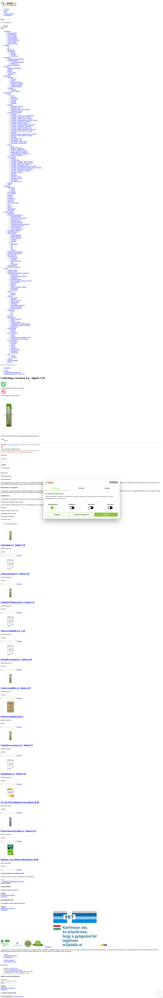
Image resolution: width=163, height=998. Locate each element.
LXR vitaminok (11, 42)
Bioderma (10, 105)
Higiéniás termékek (16, 279)
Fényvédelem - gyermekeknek (19, 141)
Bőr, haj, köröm (11, 233)
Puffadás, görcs (15, 302)
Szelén (9, 207)
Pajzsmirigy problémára (13, 267)
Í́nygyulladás (14, 342)
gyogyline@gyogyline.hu (15, 970)
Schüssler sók (14, 63)
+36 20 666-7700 (12, 968)
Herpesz (13, 285)
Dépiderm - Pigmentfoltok (18, 149)
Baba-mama (7, 75)
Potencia (13, 331)
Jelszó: (2, 983)
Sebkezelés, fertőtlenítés (17, 225)
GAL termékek (11, 193)
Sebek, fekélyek (15, 282)
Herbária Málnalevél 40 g (12, 716)
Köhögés (9, 69)
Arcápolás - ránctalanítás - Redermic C (21, 126)
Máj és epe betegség (16, 307)
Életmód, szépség (8, 212)
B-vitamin (10, 196)
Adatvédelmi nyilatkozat (10, 955)
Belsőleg (13, 294)
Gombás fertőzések (16, 235)
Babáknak (10, 77)
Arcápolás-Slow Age (16, 181)
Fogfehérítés (14, 351)
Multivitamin (10, 187)
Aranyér (13, 334)
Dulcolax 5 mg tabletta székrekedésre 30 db (19, 859)
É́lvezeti (13, 355)
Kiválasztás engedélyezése (81, 514)
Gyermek (13, 100)
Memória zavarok (12, 270)
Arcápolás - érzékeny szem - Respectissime (22, 115)
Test (12, 248)
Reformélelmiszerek (12, 232)
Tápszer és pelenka (12, 43)
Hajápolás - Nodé (15, 108)
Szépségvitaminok (16, 236)
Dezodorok (14, 132)
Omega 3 (9, 206)
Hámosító (13, 284)
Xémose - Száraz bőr (16, 155)
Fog (8, 48)
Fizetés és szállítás (9, 960)
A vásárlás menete (9, 13)
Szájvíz (13, 345)
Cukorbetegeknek (12, 256)
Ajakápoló (13, 241)
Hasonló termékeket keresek (14, 444)
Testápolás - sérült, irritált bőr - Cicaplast (21, 135)
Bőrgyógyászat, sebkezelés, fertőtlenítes (18, 273)
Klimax (13, 320)
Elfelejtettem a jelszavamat (8, 895)
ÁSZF (5, 954)
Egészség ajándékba (12, 360)
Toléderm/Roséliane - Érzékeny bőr (20, 154)
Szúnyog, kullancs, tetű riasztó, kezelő (21, 281)
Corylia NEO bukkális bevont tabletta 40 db (20, 802)
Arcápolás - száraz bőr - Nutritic (19, 123)
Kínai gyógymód (12, 254)
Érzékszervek (11, 310)
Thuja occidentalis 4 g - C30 (13, 631)
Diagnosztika (11, 213)
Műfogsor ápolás (15, 349)
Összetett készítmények (13, 65)
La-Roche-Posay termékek (14, 112)
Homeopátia (7, 57)
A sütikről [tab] (107, 488)
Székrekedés (14, 297)
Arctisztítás (14, 114)
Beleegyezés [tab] (56, 488)
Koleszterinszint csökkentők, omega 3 (21, 337)
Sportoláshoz (14, 56)
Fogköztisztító (14, 352)
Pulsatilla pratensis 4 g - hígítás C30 (16, 659)
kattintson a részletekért (27, 452)
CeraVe (9, 184)
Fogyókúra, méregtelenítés (14, 253)
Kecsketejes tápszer (16, 82)
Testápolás (13, 79)
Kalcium (9, 195)
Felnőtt (13, 189)
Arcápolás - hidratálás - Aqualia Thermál (22, 163)
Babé (8, 94)
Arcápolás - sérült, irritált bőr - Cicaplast (21, 131)
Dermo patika (7, 92)
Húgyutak (10, 316)
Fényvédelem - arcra (16, 138)
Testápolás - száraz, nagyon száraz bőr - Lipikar (23, 134)
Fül (12, 314)
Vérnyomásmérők (15, 227)
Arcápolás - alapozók (16, 172)
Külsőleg (13, 293)
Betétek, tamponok (16, 319)
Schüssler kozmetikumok (17, 62)
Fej (8, 46)
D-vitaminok (10, 210)
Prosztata (13, 329)
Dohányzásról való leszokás (14, 251)
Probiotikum (14, 303)
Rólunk (6, 10)
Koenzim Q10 (11, 198)
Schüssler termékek (12, 39)
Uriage (9, 144)
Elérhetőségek (8, 15)
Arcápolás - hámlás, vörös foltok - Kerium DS (23, 129)
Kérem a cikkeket (5, 883)
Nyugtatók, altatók (12, 271)
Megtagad (57, 514)
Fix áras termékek (12, 37)
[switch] (72, 507)
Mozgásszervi (11, 51)
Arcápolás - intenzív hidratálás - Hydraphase (23, 124)
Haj (12, 242)
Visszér (13, 336)
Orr (12, 313)
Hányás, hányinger (16, 300)
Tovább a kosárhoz (18, 996)
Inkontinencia (14, 326)
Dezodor (13, 250)
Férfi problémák (11, 328)
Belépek (3, 893)
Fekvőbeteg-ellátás (16, 216)
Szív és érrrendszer (12, 333)
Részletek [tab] (81, 488)
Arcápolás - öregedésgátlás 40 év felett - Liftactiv (24, 166)
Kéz (12, 245)
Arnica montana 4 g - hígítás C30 (15, 574)
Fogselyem (14, 348)
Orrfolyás (10, 71)
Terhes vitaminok (15, 91)
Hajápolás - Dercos (16, 176)
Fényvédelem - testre (16, 140)
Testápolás (13, 103)
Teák (12, 262)
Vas (8, 204)
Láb (12, 247)
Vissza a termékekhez (6, 996)
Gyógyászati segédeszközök (15, 215)
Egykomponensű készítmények (15, 59)
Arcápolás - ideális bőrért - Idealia (20, 164)
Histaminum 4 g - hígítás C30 (13, 774)
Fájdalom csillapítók (16, 86)
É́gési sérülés (14, 274)
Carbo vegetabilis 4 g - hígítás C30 (15, 688)
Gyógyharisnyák (15, 219)
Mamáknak (10, 88)
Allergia (9, 291)
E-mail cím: (4, 979)
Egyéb (6, 268)
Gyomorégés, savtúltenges (18, 305)
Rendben (106, 514)
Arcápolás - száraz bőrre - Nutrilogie (20, 170)
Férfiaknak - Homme (16, 178)
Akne (12, 95)
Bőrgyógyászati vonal (17, 147)
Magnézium (10, 201)
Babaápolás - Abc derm (17, 106)
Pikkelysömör (14, 288)
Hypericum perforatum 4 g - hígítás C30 (18, 831)
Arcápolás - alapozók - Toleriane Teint (21, 128)
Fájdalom (6, 45)
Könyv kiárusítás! (12, 36)
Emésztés (9, 296)
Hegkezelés (14, 290)
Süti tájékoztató (8, 957)
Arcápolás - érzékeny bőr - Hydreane (21, 117)
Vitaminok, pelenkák (16, 85)
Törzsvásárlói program (10, 961)
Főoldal (6, 371)
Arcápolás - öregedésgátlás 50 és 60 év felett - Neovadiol (26, 167)
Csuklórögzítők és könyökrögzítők (20, 224)
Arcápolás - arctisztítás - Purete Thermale (22, 161)
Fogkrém (13, 343)
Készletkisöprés (11, 34)
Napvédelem (14, 244)
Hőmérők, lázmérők (16, 221)
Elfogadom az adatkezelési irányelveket (13, 881)
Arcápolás (13, 97)
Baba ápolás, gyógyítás (17, 83)
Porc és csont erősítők (13, 202)
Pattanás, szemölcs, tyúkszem (19, 287)
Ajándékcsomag (15, 160)
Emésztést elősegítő (16, 308)
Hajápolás (13, 102)
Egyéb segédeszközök (17, 228)
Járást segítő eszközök (17, 222)
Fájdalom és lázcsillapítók (14, 68)
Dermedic (10, 183)
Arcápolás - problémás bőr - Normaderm (22, 169)
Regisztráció (4, 896)
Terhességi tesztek (16, 322)
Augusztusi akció (12, 33)
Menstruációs (11, 49)
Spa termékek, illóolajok (13, 230)
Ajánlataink (7, 31)
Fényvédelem (14, 98)
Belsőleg (13, 54)
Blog (5, 12)
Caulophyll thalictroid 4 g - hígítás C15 (18, 602)
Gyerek (13, 190)
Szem (12, 311)
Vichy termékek (11, 157)
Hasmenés (13, 299)
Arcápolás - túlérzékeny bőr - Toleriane (21, 118)
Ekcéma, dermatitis (16, 238)
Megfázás (6, 66)
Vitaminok (10, 74)
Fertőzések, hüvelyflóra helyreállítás (20, 325)
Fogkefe (13, 346)
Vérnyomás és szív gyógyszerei (19, 339)
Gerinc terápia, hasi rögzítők (18, 218)
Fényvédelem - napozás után (18, 143)
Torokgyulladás (11, 72)
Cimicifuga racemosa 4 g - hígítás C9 (17, 745)
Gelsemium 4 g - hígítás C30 (13, 545)
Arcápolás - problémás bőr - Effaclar (20, 121)
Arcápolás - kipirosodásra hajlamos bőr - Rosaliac (24, 120)
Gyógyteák (14, 357)
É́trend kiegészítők (16, 261)
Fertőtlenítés (14, 277)
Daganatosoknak (11, 265)
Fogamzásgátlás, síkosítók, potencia (20, 323)
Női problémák (11, 317)
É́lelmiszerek (14, 264)
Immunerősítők (11, 209)
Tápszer (13, 80)
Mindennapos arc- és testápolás (19, 152)
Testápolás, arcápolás (16, 111)
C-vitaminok (10, 199)
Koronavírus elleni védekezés (19, 276)
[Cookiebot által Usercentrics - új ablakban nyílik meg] (110, 482)
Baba (12, 146)
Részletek (19, 555)
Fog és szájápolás (12, 340)
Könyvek (9, 359)
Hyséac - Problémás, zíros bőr (19, 150)
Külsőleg (13, 53)
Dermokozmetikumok (13, 40)
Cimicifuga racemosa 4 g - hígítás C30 (14, 374)
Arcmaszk (13, 158)
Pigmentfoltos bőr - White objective (20, 109)
